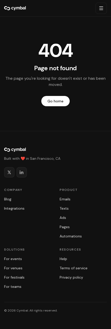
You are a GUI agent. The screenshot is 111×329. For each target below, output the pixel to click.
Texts (64, 208)
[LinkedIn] (22, 172)
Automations (71, 236)
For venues (13, 268)
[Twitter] (9, 172)
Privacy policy (71, 277)
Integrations (14, 208)
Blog (7, 199)
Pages (65, 227)
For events (13, 258)
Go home (55, 101)
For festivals (14, 277)
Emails (65, 199)
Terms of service (74, 268)
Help (63, 258)
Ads (63, 217)
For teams (12, 286)
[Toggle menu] (101, 8)
